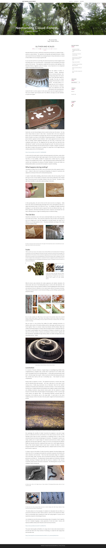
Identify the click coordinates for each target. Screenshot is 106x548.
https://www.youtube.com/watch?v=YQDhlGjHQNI (36, 152)
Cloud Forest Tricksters (76, 53)
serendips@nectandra (46, 48)
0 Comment (54, 48)
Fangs (73, 62)
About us (70, 1)
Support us (76, 1)
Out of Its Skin (75, 71)
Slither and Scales (45, 46)
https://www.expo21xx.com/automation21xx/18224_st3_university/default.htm (42, 535)
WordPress (55, 545)
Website (72, 91)
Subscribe (82, 1)
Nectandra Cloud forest (29, 1)
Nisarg (63, 545)
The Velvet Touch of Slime (77, 64)
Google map (73, 94)
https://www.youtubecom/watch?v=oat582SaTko (36, 525)
